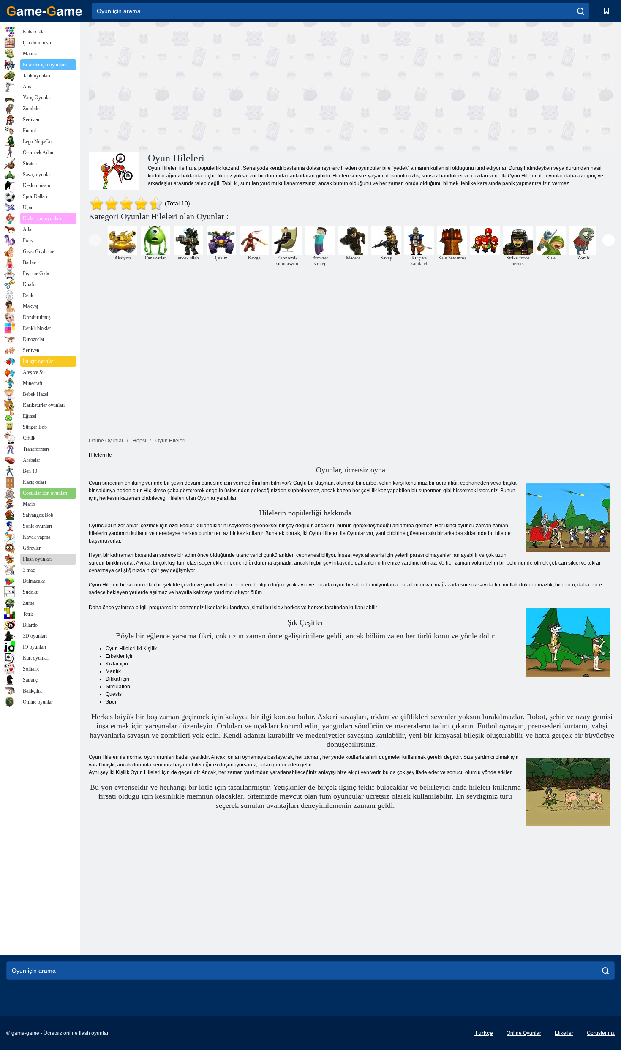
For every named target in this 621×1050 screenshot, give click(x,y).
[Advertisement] (220, 86)
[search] (581, 11)
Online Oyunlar (524, 1033)
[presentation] (95, 240)
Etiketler (564, 1033)
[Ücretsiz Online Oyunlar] (44, 11)
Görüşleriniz (601, 1033)
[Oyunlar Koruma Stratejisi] (485, 240)
